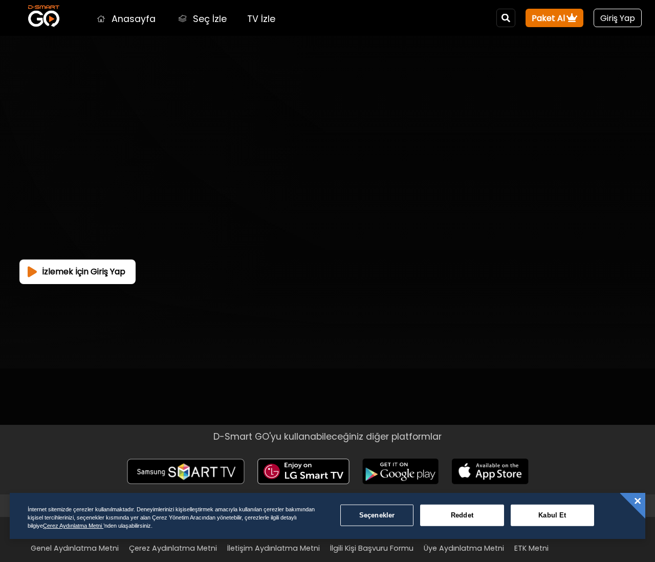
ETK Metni (531, 548)
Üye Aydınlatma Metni (464, 548)
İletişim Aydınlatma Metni (273, 548)
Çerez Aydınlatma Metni (173, 548)
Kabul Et (552, 515)
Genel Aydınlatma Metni (75, 548)
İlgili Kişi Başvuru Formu (371, 548)
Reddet (462, 515)
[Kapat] (637, 501)
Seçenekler (377, 515)
